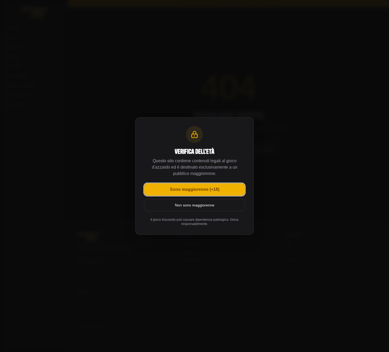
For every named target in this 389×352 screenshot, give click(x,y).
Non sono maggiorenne (194, 205)
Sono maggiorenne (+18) (194, 189)
